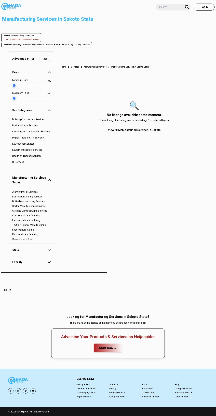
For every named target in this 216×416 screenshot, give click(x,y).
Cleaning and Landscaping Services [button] (31, 131)
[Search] (187, 7)
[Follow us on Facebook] (11, 391)
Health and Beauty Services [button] (27, 156)
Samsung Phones (150, 396)
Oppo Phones (181, 396)
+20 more (85, 45)
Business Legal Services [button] (25, 125)
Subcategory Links (85, 392)
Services (75, 67)
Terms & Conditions (86, 388)
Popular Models (117, 392)
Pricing (112, 388)
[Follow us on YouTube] (33, 391)
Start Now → (108, 348)
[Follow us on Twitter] (25, 391)
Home (63, 67)
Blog (177, 384)
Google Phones (116, 396)
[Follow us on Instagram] (18, 391)
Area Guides (148, 392)
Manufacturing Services (95, 67)
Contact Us (147, 388)
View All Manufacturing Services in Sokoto (134, 130)
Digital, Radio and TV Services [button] (28, 137)
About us (113, 384)
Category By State (183, 388)
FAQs (144, 384)
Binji (56, 45)
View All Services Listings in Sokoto (19, 36)
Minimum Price (20, 80)
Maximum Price (20, 93)
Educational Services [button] (23, 143)
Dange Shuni (74, 45)
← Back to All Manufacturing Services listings (21, 39)
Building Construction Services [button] (28, 119)
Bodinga (63, 45)
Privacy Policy (82, 384)
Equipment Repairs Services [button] (27, 149)
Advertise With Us (183, 392)
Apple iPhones (83, 396)
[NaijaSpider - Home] (18, 381)
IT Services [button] (18, 162)
